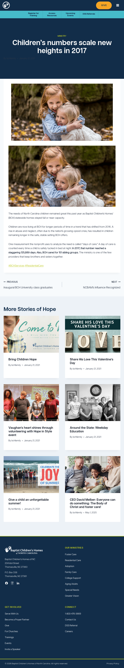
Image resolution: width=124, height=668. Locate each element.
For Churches (11, 631)
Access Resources (52, 14)
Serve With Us (11, 613)
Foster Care (70, 554)
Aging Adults (71, 584)
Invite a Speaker (12, 649)
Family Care (71, 572)
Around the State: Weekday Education (89, 429)
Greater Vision (72, 595)
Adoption (69, 566)
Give (104, 5)
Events (8, 643)
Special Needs (72, 589)
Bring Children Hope (22, 359)
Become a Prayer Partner (17, 619)
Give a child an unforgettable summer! (28, 501)
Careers (69, 631)
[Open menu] (117, 5)
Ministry (62, 36)
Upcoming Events (70, 14)
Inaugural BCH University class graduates (28, 285)
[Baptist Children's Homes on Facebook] (6, 583)
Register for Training (33, 14)
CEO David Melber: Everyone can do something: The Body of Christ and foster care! (92, 503)
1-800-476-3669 (73, 613)
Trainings (9, 637)
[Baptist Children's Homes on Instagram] (12, 583)
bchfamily (11, 58)
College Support (73, 578)
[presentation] (31, 334)
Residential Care (73, 560)
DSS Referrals (89, 14)
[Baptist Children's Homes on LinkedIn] (18, 583)
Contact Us (70, 619)
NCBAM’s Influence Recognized (101, 285)
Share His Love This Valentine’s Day (91, 361)
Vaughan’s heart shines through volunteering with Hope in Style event (30, 431)
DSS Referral (71, 625)
